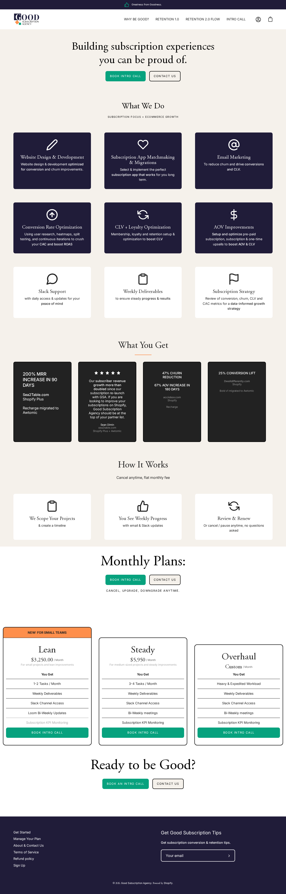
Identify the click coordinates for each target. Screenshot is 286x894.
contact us (168, 783)
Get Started (22, 832)
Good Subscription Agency (136, 883)
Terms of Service (26, 852)
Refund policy (23, 859)
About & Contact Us (28, 845)
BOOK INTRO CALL (125, 76)
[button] (5, 678)
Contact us (165, 76)
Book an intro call (125, 783)
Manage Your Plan (27, 839)
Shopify (168, 883)
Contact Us (165, 579)
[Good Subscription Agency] (26, 19)
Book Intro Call (47, 732)
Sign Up (19, 865)
